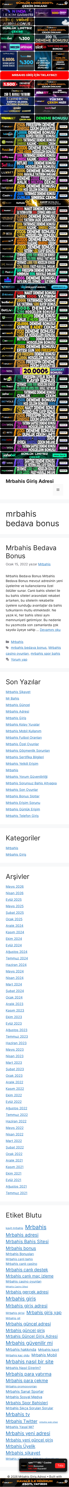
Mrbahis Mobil (44, 1355)
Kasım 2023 (15, 1010)
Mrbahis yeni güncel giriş (29, 1440)
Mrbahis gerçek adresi (27, 1291)
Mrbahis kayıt (48, 1350)
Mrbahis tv (18, 1414)
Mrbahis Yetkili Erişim (22, 764)
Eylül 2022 (14, 1102)
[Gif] (34, 202)
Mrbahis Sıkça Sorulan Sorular (29, 1408)
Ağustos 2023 (16, 1030)
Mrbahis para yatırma (28, 1374)
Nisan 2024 (15, 978)
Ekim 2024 (14, 939)
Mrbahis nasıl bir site (29, 1361)
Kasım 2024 (15, 932)
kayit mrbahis (14, 1228)
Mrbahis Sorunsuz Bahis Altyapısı (31, 783)
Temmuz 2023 (17, 1036)
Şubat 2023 (15, 1069)
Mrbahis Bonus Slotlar (22, 796)
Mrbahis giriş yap (44, 1312)
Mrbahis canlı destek (27, 1269)
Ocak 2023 (14, 1076)
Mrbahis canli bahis (19, 1259)
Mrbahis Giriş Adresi (30, 481)
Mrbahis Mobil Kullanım (23, 731)
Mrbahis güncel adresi (28, 1323)
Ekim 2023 (14, 1017)
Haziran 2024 (16, 965)
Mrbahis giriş (21, 1299)
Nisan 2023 (15, 1056)
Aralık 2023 (14, 1004)
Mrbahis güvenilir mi (29, 1343)
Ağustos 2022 (16, 1108)
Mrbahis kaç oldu (18, 1355)
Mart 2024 (14, 984)
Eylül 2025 (14, 900)
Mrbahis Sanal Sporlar (25, 1391)
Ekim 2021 (13, 1173)
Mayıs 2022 (15, 1128)
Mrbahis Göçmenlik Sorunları (28, 751)
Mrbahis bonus (21, 1248)
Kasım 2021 (15, 1167)
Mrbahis (17, 642)
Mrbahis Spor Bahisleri (27, 1402)
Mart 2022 (14, 1141)
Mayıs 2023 (15, 1049)
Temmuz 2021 (16, 1193)
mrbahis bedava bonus (29, 648)
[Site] (34, 126)
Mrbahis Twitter (21, 1421)
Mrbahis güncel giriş (25, 1330)
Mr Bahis (12, 698)
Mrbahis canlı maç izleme (29, 1276)
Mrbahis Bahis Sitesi (27, 1241)
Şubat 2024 (15, 991)
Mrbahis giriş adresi (27, 1305)
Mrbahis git (13, 1318)
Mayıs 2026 (15, 886)
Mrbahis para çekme (27, 1380)
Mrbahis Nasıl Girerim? (23, 1368)
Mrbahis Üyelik (20, 1446)
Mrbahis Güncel (18, 705)
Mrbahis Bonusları (20, 1254)
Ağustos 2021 (16, 1186)
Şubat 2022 (15, 1147)
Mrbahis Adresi (17, 711)
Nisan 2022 (14, 1134)
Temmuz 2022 (17, 1115)
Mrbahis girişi (15, 1313)
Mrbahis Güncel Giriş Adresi (32, 1336)
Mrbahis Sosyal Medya (24, 1397)
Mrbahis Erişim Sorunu (23, 803)
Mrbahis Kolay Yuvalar (23, 724)
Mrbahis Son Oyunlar (22, 790)
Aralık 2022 (14, 1082)
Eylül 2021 (13, 1180)
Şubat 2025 (15, 913)
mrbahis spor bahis (45, 653)
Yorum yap (19, 659)
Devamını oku (50, 630)
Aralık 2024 (14, 926)
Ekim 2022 (14, 1095)
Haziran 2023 (16, 1043)
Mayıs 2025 (15, 906)
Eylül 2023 (14, 1023)
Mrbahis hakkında (21, 1349)
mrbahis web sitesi (48, 1422)
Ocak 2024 (14, 997)
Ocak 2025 (14, 919)
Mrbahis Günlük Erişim (23, 809)
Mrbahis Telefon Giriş (22, 816)
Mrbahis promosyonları (21, 1386)
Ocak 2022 (14, 1154)
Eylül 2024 (14, 945)
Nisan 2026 (15, 893)
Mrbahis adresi (22, 1235)
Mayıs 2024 (15, 971)
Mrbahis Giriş (16, 718)
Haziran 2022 (16, 1121)
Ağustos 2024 (16, 952)
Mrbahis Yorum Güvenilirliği (27, 777)
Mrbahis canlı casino (21, 1264)
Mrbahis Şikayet (18, 692)
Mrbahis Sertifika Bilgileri (25, 757)
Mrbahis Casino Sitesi (17, 1286)
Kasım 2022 (15, 1089)
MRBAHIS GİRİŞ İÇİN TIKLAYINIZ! (34, 75)
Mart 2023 (14, 1063)
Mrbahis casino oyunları (23, 1281)
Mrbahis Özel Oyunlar (22, 744)
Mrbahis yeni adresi (28, 1433)
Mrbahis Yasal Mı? (20, 1427)
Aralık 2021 (14, 1160)
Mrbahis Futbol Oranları (24, 737)
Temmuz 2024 (17, 958)
